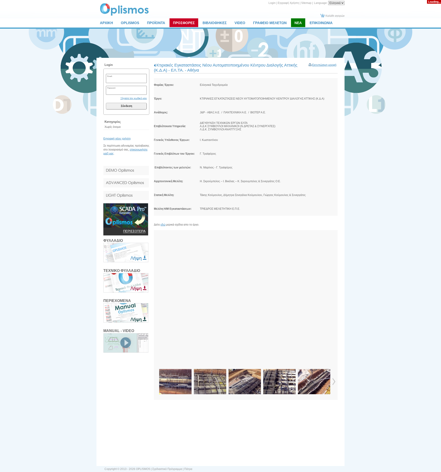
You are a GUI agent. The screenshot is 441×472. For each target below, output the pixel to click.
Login (272, 3)
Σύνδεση (126, 106)
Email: (109, 76)
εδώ (163, 224)
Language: (321, 3)
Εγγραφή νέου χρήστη (117, 138)
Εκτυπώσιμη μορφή (324, 65)
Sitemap (306, 3)
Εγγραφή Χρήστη (288, 3)
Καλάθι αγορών (335, 15)
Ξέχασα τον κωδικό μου (133, 98)
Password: (111, 88)
